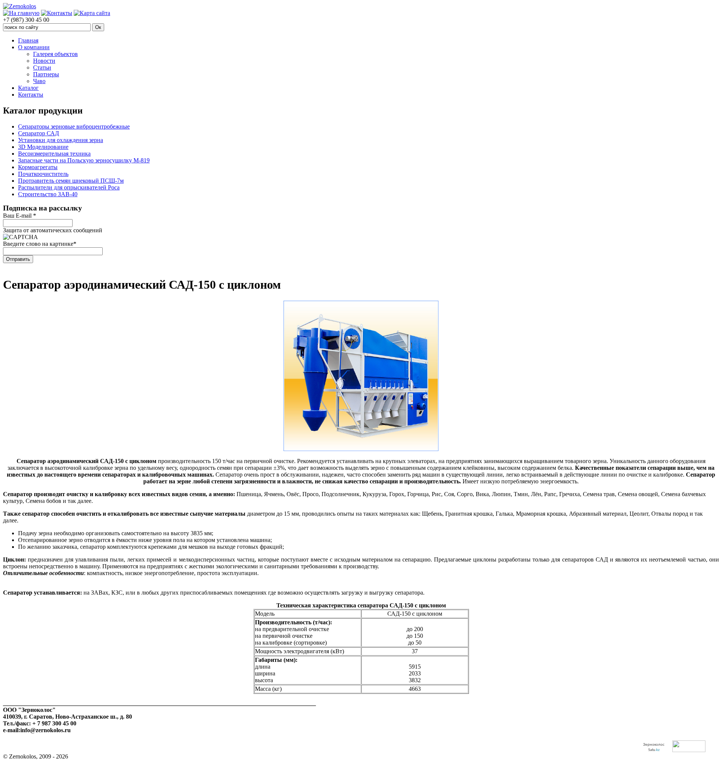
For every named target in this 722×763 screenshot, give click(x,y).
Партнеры (46, 74)
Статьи (42, 67)
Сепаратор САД (38, 133)
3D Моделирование (43, 147)
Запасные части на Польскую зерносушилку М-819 (84, 160)
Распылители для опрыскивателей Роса (69, 187)
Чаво (39, 81)
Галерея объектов (55, 54)
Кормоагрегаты (38, 167)
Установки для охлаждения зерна (60, 140)
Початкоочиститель (43, 174)
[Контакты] (56, 13)
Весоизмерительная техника (54, 153)
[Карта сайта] (92, 13)
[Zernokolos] (19, 6)
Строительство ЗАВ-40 (47, 194)
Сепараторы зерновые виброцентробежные (74, 126)
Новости (44, 61)
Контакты (30, 94)
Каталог (28, 88)
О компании (34, 47)
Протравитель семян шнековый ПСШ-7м (71, 180)
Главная (28, 40)
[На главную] (21, 13)
